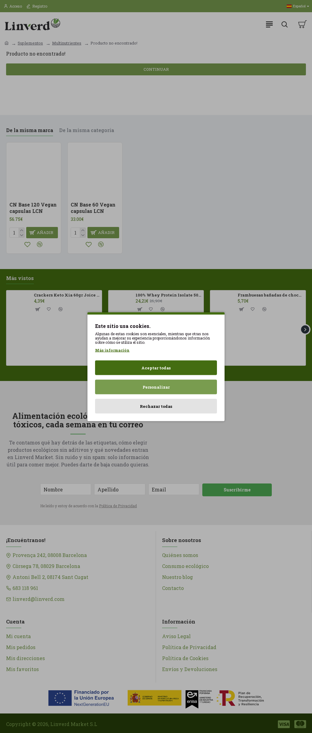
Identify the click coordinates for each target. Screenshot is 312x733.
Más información (112, 349)
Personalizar (156, 387)
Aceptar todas (156, 367)
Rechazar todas (156, 406)
